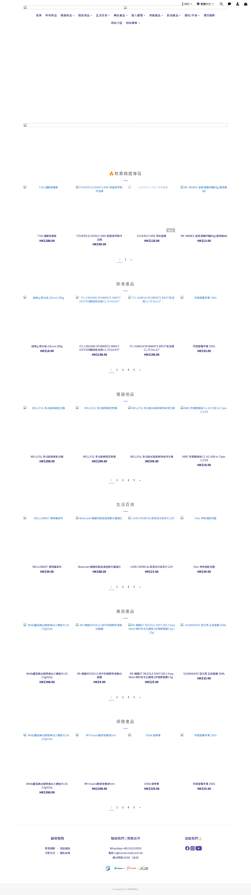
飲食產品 (172, 15)
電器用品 (66, 15)
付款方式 (50, 853)
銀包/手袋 (191, 15)
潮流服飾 (209, 15)
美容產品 (119, 15)
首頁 (39, 15)
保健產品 (155, 15)
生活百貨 (101, 15)
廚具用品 (84, 15)
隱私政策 (65, 853)
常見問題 (50, 848)
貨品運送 (65, 848)
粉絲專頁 (131, 23)
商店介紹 (116, 23)
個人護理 (137, 15)
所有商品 (51, 15)
